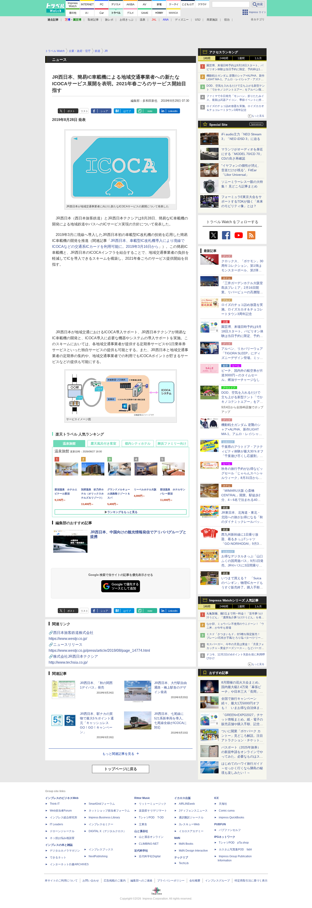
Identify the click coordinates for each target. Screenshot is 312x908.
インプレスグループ (217, 880)
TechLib (184, 863)
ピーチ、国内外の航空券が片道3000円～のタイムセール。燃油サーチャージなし (242, 375)
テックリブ (181, 857)
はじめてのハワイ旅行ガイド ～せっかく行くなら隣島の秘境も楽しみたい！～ (242, 768)
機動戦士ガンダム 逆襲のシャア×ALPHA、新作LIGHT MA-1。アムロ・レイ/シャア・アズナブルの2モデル (235, 79)
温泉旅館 (69, 443)
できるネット (58, 857)
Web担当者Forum (61, 810)
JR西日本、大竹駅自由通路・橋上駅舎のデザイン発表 (170, 687)
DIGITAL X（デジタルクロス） (107, 831)
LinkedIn (172, 111)
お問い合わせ (90, 880)
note (150, 111)
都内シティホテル (138, 443)
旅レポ (109, 19)
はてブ (127, 111)
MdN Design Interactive (193, 850)
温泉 (142, 19)
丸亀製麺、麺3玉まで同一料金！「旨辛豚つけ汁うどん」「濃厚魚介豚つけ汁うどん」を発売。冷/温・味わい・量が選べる (234, 617)
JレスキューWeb (189, 824)
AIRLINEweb (187, 803)
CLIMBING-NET (149, 843)
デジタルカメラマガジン (65, 850)
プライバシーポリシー (171, 880)
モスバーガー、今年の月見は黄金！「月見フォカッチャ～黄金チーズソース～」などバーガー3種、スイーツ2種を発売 (235, 648)
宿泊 (227, 19)
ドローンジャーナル (62, 831)
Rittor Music (142, 798)
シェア (104, 111)
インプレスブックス (101, 849)
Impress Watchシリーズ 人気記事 (234, 600)
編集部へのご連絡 (141, 880)
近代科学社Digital (150, 856)
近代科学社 (141, 850)
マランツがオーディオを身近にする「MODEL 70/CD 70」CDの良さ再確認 (242, 153)
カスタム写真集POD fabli (235, 849)
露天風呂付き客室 (103, 443)
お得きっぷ (126, 19)
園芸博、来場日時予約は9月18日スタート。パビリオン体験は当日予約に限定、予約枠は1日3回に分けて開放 (235, 69)
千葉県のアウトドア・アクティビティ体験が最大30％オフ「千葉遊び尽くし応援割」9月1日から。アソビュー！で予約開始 (242, 456)
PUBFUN (220, 824)
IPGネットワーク (224, 837)
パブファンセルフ (230, 830)
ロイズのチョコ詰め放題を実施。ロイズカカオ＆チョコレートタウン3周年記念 (242, 309)
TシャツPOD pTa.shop (234, 842)
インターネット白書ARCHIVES (69, 864)
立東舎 (143, 824)
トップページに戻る (120, 769)
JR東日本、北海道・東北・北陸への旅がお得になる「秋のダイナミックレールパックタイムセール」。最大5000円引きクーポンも (242, 522)
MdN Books (186, 843)
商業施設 (212, 19)
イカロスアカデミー (191, 831)
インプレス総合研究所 (63, 817)
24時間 (223, 58)
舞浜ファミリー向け (172, 443)
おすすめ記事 (218, 673)
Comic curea (227, 810)
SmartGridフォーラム (102, 803)
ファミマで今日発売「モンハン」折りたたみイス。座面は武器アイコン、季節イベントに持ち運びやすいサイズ (235, 99)
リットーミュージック (152, 803)
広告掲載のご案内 (115, 880)
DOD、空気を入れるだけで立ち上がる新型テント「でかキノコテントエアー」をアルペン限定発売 (235, 89)
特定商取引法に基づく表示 (251, 880)
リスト (84, 111)
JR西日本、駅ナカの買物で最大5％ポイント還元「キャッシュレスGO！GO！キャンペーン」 (97, 723)
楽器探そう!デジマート (153, 810)
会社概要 (194, 880)
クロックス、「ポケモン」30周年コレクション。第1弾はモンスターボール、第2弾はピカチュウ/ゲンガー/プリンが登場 (242, 270)
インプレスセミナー (101, 824)
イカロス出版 (182, 798)
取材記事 (93, 19)
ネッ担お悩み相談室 (62, 838)
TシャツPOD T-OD (151, 817)
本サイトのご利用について (61, 880)
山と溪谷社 (141, 831)
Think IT (55, 803)
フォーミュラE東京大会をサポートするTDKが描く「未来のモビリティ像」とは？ (242, 201)
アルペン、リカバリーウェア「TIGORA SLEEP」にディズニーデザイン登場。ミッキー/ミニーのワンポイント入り (242, 358)
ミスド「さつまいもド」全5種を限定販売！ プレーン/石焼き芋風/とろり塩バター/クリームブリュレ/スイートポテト (234, 638)
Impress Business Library (104, 817)
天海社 (223, 803)
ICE (216, 798)
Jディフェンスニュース (193, 810)
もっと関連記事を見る (118, 754)
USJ (197, 19)
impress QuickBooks (231, 817)
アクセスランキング (223, 52)
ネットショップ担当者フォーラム (109, 810)
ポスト (71, 111)
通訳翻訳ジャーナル (191, 817)
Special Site (218, 124)
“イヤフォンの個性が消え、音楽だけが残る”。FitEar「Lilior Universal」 (241, 170)
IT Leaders (56, 824)
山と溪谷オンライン (151, 837)
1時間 (206, 58)
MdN (177, 838)
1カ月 (258, 58)
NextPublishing (98, 856)
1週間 (241, 58)
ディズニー (182, 19)
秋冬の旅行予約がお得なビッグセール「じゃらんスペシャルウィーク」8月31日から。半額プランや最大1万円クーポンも (242, 478)
